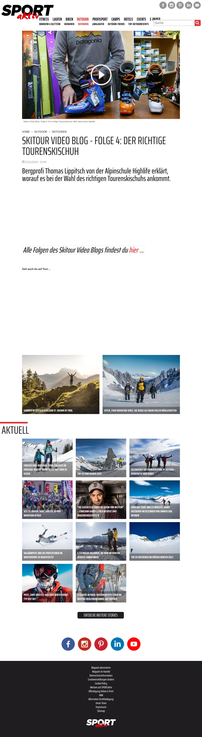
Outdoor (83, 19)
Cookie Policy (101, 683)
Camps (115, 19)
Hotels (128, 19)
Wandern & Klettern (49, 24)
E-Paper (155, 19)
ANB (101, 695)
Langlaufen (98, 24)
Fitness (44, 19)
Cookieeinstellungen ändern (101, 679)
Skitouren (83, 24)
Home (26, 131)
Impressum (101, 706)
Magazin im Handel (101, 671)
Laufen (57, 19)
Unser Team (101, 702)
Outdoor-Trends (116, 24)
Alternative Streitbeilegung (101, 699)
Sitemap (101, 710)
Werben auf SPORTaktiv (101, 687)
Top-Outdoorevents (138, 24)
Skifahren (69, 24)
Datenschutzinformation (101, 675)
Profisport (100, 19)
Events (141, 19)
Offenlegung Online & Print (101, 691)
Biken (69, 19)
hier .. (135, 250)
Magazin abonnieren (101, 667)
